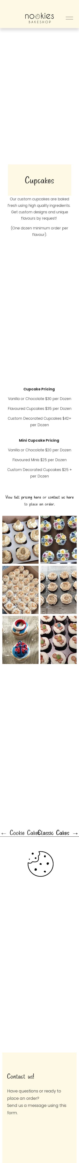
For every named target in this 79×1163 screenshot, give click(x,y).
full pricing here (27, 497)
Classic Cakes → (58, 832)
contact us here (61, 497)
